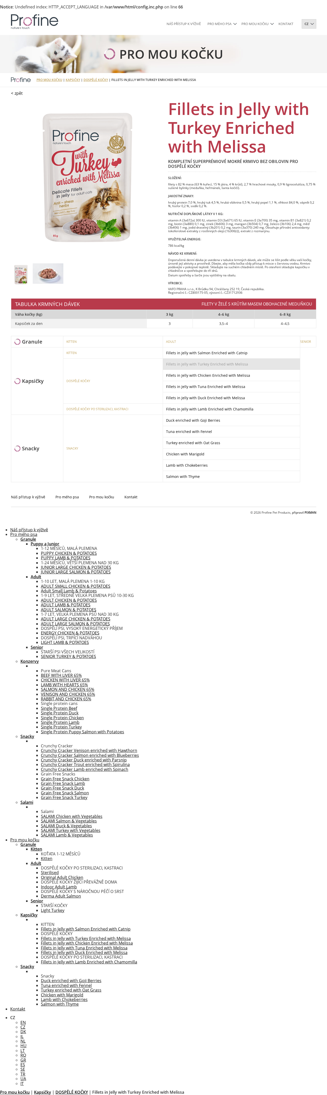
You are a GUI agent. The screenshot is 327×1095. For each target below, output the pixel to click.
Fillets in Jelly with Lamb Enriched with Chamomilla (209, 409)
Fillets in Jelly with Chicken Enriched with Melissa (208, 375)
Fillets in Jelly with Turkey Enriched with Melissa (207, 364)
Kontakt (285, 23)
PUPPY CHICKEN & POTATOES (69, 553)
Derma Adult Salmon (61, 896)
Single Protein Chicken (62, 718)
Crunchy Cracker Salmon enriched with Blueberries (90, 755)
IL (22, 1036)
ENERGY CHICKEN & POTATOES (70, 633)
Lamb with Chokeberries (187, 465)
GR (23, 1060)
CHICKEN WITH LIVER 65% (65, 680)
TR (22, 1074)
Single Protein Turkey (61, 727)
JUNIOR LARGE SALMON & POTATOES (76, 572)
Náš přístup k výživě (184, 23)
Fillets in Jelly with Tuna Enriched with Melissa (205, 386)
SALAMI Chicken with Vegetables (71, 816)
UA (23, 1078)
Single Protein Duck (59, 713)
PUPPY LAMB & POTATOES (65, 558)
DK (23, 1031)
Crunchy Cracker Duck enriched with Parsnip (84, 760)
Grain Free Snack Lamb (63, 783)
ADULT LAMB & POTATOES (65, 605)
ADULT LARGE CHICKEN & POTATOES (75, 619)
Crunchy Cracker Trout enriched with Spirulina (85, 764)
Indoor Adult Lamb (59, 887)
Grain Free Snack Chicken (65, 779)
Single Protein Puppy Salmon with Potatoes (82, 732)
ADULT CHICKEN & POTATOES (69, 600)
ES (22, 1064)
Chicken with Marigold (185, 454)
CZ (22, 1027)
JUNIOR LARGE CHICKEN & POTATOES (76, 567)
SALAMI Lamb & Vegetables (67, 835)
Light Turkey (52, 910)
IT (22, 1083)
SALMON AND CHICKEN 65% (67, 689)
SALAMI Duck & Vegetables (66, 826)
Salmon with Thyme (183, 476)
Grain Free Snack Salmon (65, 793)
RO (23, 1055)
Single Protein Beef (59, 708)
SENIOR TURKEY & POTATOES (68, 656)
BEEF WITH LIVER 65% (61, 675)
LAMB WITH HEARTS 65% (64, 685)
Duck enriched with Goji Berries (193, 420)
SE (22, 1069)
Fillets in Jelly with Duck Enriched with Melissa (205, 397)
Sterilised (50, 872)
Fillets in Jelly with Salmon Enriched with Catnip (207, 352)
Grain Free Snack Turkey (64, 797)
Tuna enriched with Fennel (189, 431)
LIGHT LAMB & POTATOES (65, 642)
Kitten (46, 858)
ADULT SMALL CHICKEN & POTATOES (75, 586)
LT (22, 1050)
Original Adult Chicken (62, 877)
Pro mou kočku (254, 23)
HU (23, 1046)
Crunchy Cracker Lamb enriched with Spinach (84, 769)
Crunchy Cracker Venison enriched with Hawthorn (89, 750)
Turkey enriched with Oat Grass (193, 442)
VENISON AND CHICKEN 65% (68, 694)
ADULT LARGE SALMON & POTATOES (75, 624)
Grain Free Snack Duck (62, 788)
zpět (19, 93)
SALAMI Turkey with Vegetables (70, 830)
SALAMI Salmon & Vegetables (69, 821)
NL (23, 1041)
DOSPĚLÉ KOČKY (96, 80)
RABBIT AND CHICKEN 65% (66, 699)
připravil (304, 512)
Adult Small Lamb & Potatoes (69, 591)
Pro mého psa (219, 23)
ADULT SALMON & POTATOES (68, 610)
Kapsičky (73, 80)
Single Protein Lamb (60, 722)
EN (23, 1022)
